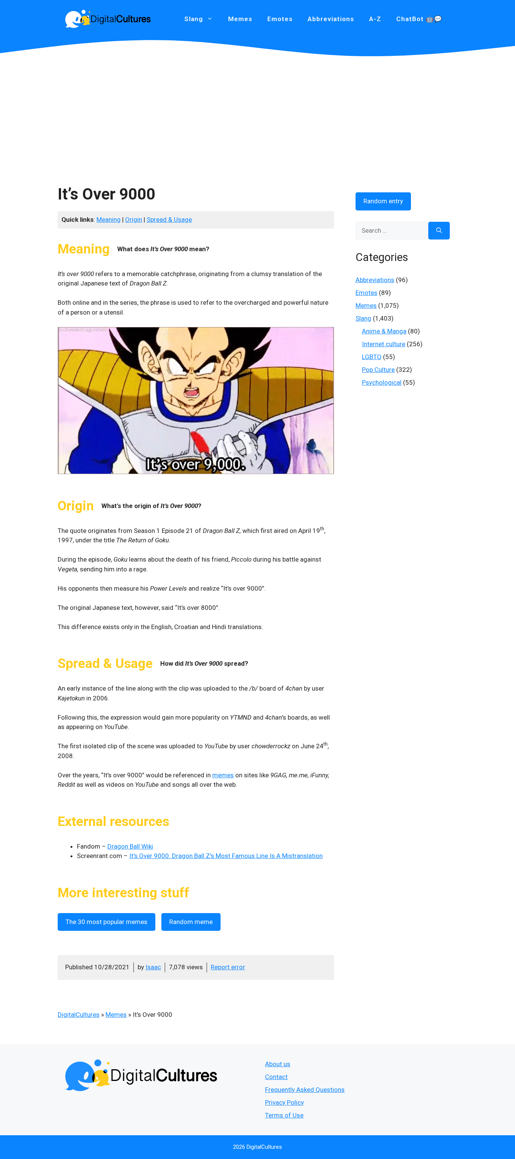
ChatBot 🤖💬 (419, 19)
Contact (276, 1077)
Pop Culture (378, 369)
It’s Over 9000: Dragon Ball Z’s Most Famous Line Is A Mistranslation (226, 856)
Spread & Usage (169, 219)
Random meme (191, 922)
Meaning (109, 219)
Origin (133, 219)
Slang (363, 318)
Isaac (153, 967)
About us (277, 1064)
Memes (240, 19)
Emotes (280, 19)
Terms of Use (284, 1115)
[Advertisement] (257, 113)
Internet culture (383, 344)
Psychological (382, 382)
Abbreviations (331, 19)
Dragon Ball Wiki (130, 846)
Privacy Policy (284, 1102)
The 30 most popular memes (106, 922)
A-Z (375, 19)
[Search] (439, 231)
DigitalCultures (79, 1014)
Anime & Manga (384, 331)
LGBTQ (372, 357)
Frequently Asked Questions (305, 1089)
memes (223, 775)
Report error (228, 967)
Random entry (383, 201)
